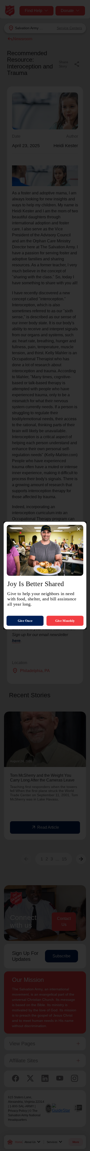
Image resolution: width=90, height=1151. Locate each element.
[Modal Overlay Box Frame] (45, 575)
